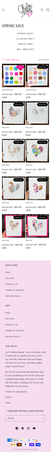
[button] (3, 10)
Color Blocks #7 (31, 90)
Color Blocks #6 (7, 90)
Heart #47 (29, 127)
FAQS (7, 272)
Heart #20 (5, 165)
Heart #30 (5, 203)
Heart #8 (29, 240)
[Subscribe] (43, 418)
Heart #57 (29, 203)
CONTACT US (11, 284)
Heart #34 (5, 127)
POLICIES (9, 278)
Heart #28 (5, 240)
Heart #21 (29, 165)
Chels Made (21, 449)
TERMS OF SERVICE (14, 290)
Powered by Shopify (32, 449)
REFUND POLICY (13, 296)
